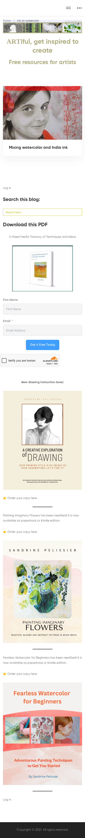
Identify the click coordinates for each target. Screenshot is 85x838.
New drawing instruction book (42, 382)
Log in (7, 188)
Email (6, 321)
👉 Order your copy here (20, 498)
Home (6, 20)
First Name (10, 299)
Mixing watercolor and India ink (38, 148)
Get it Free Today (42, 345)
